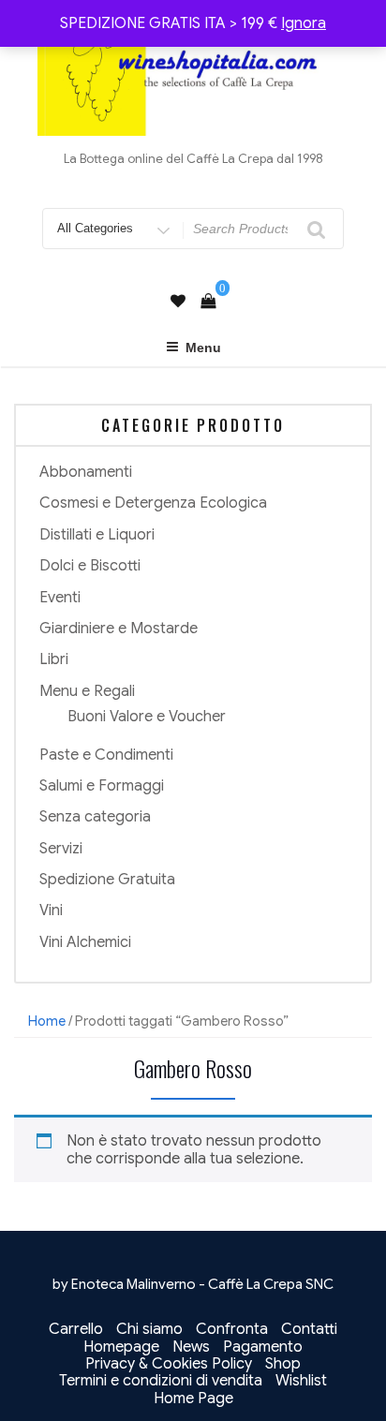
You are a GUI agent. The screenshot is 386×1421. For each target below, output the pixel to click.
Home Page (193, 1398)
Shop (283, 1363)
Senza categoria (95, 816)
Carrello (76, 1329)
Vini (51, 910)
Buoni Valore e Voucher (146, 716)
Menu (203, 347)
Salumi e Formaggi (101, 786)
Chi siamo (149, 1329)
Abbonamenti (85, 472)
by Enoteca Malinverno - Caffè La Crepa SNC (193, 1284)
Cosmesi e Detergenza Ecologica (153, 503)
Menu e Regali (87, 691)
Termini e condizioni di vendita (160, 1380)
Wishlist (301, 1380)
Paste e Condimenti (106, 755)
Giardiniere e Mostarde (118, 628)
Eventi (60, 597)
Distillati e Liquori (97, 534)
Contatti (309, 1329)
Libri (53, 659)
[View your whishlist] (178, 301)
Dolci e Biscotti (90, 565)
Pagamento (263, 1347)
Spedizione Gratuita (107, 879)
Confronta (232, 1329)
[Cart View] (207, 301)
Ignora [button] (303, 23)
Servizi (60, 848)
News (191, 1347)
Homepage (121, 1347)
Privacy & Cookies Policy (168, 1363)
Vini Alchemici (85, 942)
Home (47, 1021)
